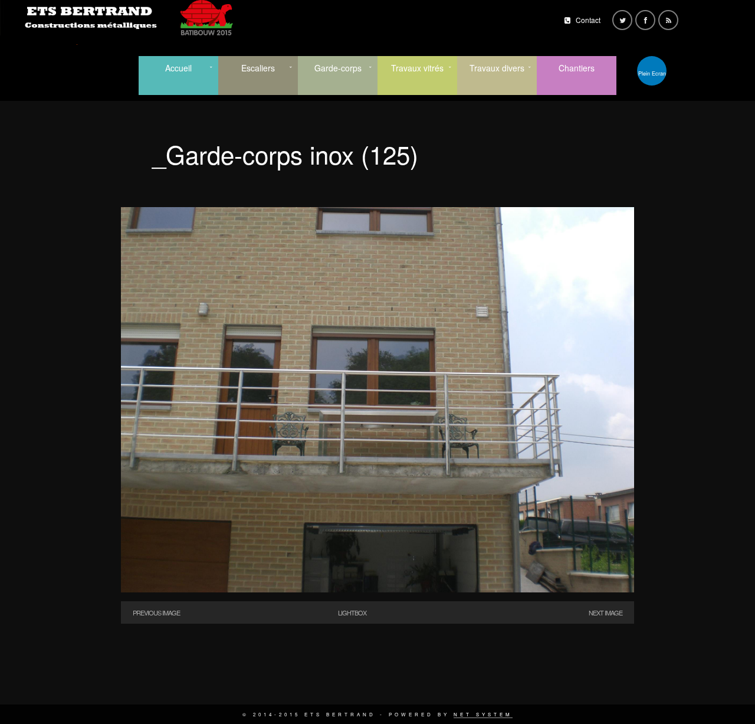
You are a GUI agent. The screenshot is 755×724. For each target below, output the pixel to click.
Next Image (605, 612)
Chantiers (577, 68)
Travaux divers (497, 68)
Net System (483, 714)
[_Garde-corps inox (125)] (377, 589)
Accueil (178, 68)
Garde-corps (338, 68)
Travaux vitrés (417, 68)
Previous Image (156, 612)
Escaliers (258, 68)
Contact (588, 20)
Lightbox (352, 612)
